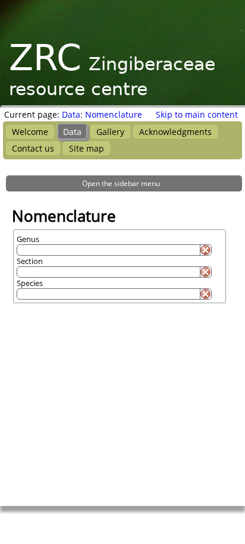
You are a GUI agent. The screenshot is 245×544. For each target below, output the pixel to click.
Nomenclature (113, 114)
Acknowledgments (175, 131)
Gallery (110, 131)
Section (30, 261)
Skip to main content (197, 114)
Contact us (33, 148)
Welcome (30, 131)
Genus (28, 239)
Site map (86, 148)
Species (30, 283)
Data (71, 114)
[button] (124, 183)
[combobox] (108, 250)
